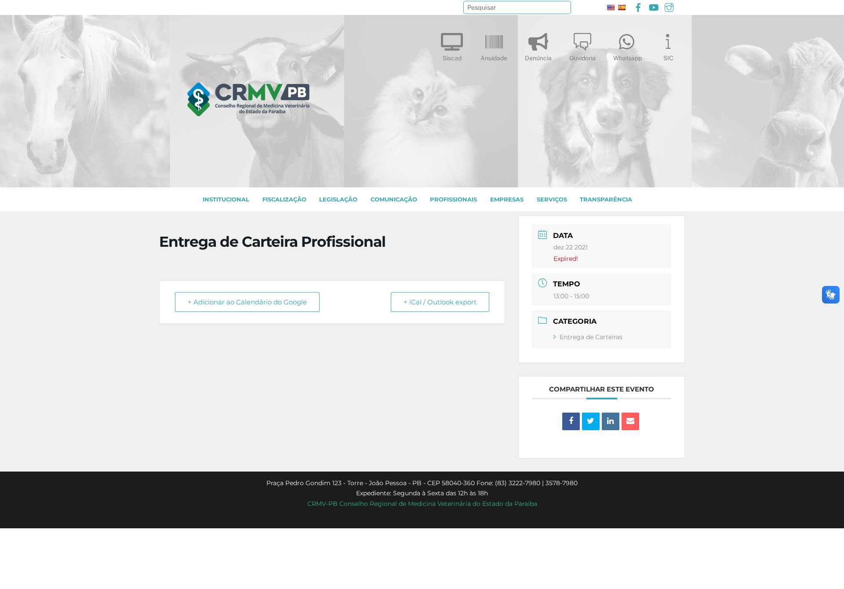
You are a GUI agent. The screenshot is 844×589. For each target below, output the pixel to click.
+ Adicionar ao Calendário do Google (247, 302)
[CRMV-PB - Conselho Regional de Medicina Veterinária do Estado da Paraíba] (248, 176)
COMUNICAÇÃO (394, 199)
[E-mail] (630, 421)
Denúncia (538, 58)
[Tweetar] (591, 421)
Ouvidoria (582, 58)
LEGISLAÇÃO (338, 199)
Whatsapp (627, 58)
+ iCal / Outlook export (440, 302)
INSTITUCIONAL (226, 199)
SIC (668, 58)
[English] (611, 7)
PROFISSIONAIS (453, 199)
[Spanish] (622, 7)
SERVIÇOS (552, 199)
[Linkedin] (610, 421)
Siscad (452, 58)
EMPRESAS (507, 199)
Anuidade (493, 58)
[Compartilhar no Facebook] (571, 421)
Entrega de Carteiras (591, 337)
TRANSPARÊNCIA (606, 199)
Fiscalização (284, 199)
